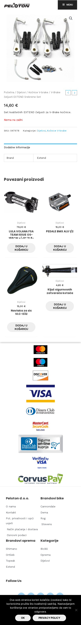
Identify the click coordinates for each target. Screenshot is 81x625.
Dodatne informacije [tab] (17, 147)
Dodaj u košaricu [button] (21, 248)
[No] (76, 610)
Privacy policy (49, 617)
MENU (69, 4)
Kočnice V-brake (38, 92)
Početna (9, 92)
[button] (70, 18)
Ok (23, 617)
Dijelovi (21, 92)
